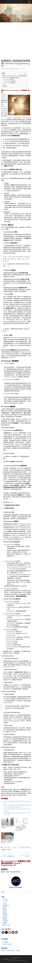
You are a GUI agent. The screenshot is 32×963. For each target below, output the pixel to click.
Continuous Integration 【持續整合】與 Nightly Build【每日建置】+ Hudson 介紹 (20, 828)
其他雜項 (5, 907)
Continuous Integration (24, 847)
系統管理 (5, 917)
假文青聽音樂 (6, 905)
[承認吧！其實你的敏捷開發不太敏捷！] (7, 821)
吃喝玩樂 (5, 910)
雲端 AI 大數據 (6, 925)
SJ (2, 68)
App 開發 (5, 899)
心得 (4, 84)
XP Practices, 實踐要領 (10, 82)
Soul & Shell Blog (5, 959)
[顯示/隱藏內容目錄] (24, 73)
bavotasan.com (22, 960)
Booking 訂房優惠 (7, 944)
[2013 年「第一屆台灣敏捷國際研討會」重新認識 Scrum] (7, 836)
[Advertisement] (16, 39)
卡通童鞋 (17, 950)
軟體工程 (5, 923)
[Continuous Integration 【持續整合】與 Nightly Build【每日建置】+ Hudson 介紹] (21, 821)
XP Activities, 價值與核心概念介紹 (11, 77)
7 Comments (23, 68)
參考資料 (5, 86)
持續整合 (4, 849)
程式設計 (17, 68)
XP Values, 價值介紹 (9, 79)
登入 (9, 872)
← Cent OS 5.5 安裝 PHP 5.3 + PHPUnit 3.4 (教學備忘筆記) (8, 855)
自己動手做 (5, 920)
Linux (4, 902)
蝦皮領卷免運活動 (10, 950)
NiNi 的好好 (5, 942)
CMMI (14, 847)
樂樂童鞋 (3, 950)
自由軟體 (5, 922)
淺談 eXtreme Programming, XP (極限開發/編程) (14, 76)
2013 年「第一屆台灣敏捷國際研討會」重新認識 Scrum (7, 842)
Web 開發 (5, 904)
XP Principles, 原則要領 (10, 81)
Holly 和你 (5, 941)
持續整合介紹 (9, 667)
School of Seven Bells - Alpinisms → (25, 855)
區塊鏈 (4, 908)
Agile (9, 847)
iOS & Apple (5, 901)
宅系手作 (5, 911)
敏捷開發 (13, 68)
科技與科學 (5, 914)
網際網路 (5, 919)
